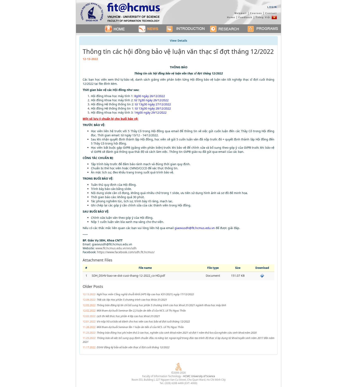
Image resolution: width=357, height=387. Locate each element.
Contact (271, 13)
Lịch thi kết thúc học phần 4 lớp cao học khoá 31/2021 (128, 316)
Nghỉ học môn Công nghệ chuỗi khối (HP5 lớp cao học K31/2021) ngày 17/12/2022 (145, 294)
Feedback (245, 17)
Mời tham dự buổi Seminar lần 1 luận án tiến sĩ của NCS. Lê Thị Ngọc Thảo (140, 327)
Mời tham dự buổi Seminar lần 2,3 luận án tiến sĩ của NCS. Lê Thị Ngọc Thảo (141, 310)
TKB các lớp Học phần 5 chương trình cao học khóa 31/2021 (132, 299)
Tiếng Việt (264, 17)
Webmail (240, 13)
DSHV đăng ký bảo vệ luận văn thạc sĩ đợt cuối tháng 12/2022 (133, 347)
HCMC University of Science (199, 376)
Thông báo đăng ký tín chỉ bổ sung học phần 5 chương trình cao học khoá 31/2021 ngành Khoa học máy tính (161, 305)
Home (231, 17)
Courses (256, 13)
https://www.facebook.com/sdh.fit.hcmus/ (126, 252)
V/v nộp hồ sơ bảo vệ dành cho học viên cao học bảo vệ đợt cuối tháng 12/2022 (143, 321)
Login (272, 7)
